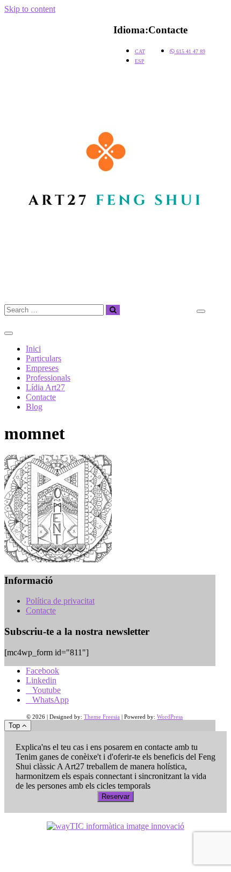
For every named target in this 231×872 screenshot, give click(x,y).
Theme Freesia (102, 716)
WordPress (170, 716)
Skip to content (29, 8)
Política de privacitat (60, 600)
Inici (33, 348)
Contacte (41, 397)
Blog (34, 406)
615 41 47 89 (190, 51)
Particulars (43, 358)
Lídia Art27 (45, 387)
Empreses (42, 368)
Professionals (48, 377)
